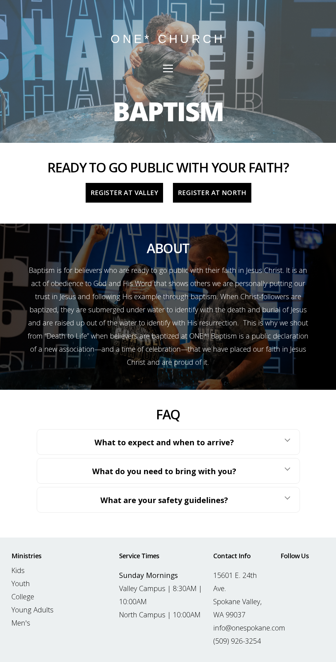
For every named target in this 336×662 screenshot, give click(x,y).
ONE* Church (168, 39)
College (22, 596)
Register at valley (124, 192)
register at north (212, 192)
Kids (18, 570)
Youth (20, 583)
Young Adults (32, 609)
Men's (20, 623)
